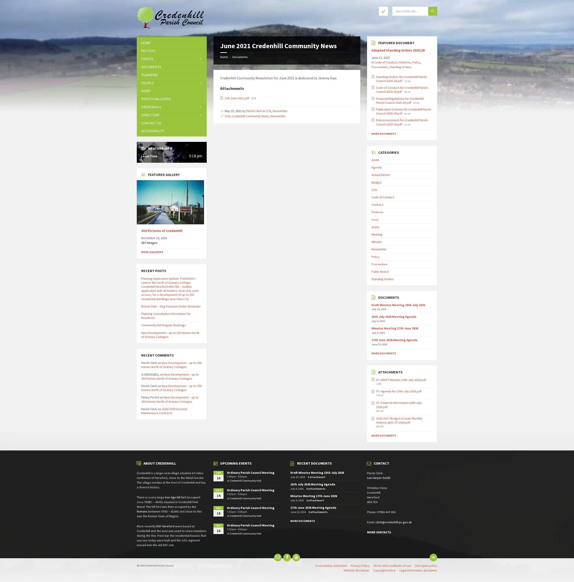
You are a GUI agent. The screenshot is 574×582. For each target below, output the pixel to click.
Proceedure (380, 67)
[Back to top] (433, 557)
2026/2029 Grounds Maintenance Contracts (164, 411)
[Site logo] (170, 27)
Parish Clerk (254, 111)
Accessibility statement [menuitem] (331, 566)
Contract (377, 205)
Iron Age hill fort (175, 497)
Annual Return (381, 175)
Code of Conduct (385, 62)
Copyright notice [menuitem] (384, 570)
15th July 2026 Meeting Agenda (394, 317)
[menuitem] (171, 43)
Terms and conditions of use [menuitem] (392, 566)
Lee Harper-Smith (378, 478)
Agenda (377, 167)
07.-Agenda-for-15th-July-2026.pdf (399, 391)
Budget (376, 182)
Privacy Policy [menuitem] (360, 566)
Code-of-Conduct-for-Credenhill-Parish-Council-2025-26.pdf (402, 90)
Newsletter (280, 111)
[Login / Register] (383, 11)
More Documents (384, 133)
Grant (375, 227)
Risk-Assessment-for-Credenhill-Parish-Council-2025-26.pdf (402, 122)
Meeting (377, 234)
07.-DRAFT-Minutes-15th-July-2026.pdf (401, 380)
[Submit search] (432, 11)
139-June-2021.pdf (237, 98)
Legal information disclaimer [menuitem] (418, 570)
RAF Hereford (165, 526)
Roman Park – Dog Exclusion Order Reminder (171, 306)
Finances (405, 62)
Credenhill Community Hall (245, 480)
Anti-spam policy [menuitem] (426, 566)
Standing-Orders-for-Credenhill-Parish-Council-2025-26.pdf (402, 79)
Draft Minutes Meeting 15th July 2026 (398, 305)
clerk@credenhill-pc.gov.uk (393, 522)
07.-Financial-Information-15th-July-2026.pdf (399, 405)
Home (224, 57)
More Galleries (152, 252)
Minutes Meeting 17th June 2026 (395, 328)
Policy (416, 62)
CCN (268, 111)
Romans (142, 511)
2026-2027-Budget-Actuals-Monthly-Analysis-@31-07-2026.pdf (399, 420)
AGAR (375, 160)
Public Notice (380, 272)
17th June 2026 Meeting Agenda (394, 340)
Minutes (377, 242)
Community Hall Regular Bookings (163, 325)
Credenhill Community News (250, 116)
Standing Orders (400, 67)
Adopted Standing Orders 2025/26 (398, 50)
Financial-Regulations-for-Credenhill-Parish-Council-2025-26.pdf (400, 101)
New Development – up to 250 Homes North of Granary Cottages (171, 365)
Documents (240, 57)
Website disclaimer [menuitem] (356, 570)
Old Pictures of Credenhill (162, 231)
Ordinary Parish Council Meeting (250, 473)
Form (375, 220)
